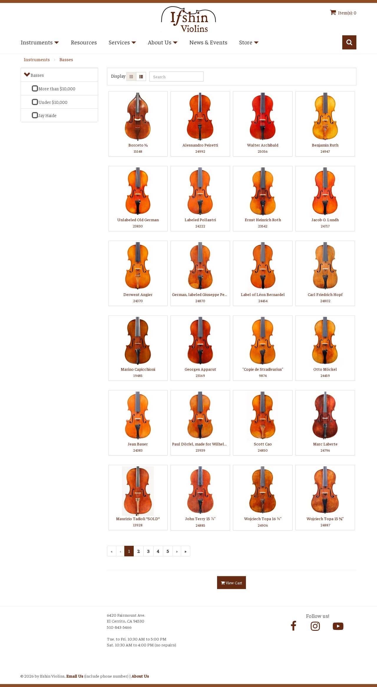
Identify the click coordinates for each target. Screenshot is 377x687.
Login (27, 668)
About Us (140, 675)
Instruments (37, 59)
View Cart (233, 582)
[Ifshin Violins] (188, 18)
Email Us (74, 675)
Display (118, 76)
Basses (66, 59)
